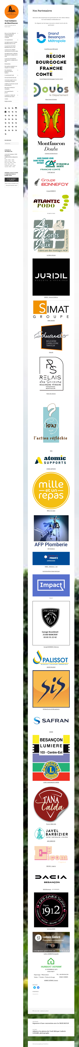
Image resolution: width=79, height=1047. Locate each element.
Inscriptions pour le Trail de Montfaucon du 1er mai (11, 43)
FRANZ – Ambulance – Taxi (51, 566)
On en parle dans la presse (9, 92)
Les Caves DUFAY (51, 929)
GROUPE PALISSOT (51, 667)
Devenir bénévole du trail (10, 77)
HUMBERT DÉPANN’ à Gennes (51, 980)
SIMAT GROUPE (51, 320)
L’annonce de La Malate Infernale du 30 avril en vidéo (11, 50)
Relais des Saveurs (51, 393)
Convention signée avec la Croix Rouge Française (10, 80)
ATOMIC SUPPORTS (51, 469)
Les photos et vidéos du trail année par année (10, 95)
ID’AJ (51, 451)
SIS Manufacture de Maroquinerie (51, 709)
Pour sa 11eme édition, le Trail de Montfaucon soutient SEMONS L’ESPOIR (10, 35)
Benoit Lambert (45, 1011)
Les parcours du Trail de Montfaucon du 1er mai (10, 46)
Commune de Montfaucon (51, 153)
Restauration (7, 64)
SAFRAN (51, 732)
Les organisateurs (9, 39)
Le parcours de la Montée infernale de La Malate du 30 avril (11, 60)
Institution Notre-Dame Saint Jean (51, 571)
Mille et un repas (51, 510)
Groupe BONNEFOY (51, 191)
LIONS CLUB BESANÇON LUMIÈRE (51, 782)
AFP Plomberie (51, 548)
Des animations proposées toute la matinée (9, 71)
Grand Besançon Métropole (51, 49)
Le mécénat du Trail (9, 75)
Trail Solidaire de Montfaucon (11, 22)
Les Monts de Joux (51, 255)
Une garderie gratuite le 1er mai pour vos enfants (11, 67)
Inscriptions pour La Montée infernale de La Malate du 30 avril (11, 55)
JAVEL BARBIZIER (51, 841)
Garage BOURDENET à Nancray (51, 647)
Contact (6, 99)
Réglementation (8, 101)
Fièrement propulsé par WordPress (40, 1044)
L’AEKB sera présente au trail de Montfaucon (11, 84)
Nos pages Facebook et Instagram (10, 88)
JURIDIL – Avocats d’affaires (51, 297)
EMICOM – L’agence (51, 866)
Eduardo (51, 352)
